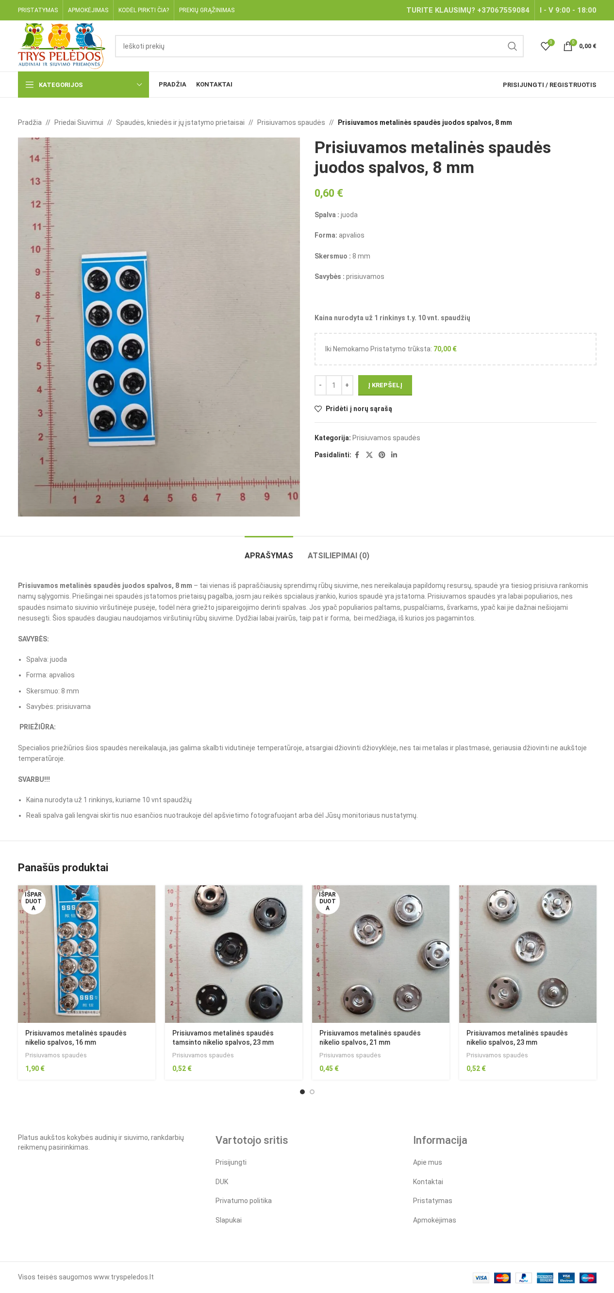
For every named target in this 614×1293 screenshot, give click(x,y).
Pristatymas (432, 1201)
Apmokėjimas (434, 1220)
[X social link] (369, 455)
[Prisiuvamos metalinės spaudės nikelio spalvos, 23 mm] (528, 954)
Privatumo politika (244, 1201)
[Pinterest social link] (382, 455)
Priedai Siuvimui (78, 122)
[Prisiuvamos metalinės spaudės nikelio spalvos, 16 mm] (86, 954)
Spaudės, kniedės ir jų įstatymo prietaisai (180, 122)
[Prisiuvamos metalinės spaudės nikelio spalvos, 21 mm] (380, 954)
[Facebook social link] (357, 455)
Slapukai (229, 1220)
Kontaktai (428, 1182)
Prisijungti (231, 1162)
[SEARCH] (512, 46)
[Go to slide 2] (312, 1091)
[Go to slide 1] (302, 1091)
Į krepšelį (385, 385)
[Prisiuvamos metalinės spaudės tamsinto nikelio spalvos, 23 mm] (233, 954)
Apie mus (427, 1162)
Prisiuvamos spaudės (291, 122)
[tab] (269, 551)
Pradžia (30, 122)
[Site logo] (62, 45)
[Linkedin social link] (394, 455)
